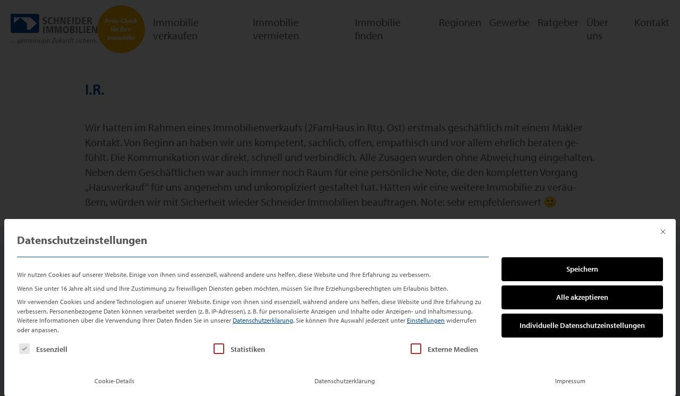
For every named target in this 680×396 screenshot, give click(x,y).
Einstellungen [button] (426, 320)
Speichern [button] (582, 269)
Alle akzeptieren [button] (582, 297)
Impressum (570, 381)
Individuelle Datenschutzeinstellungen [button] (582, 325)
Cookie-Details (114, 381)
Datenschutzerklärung (263, 320)
